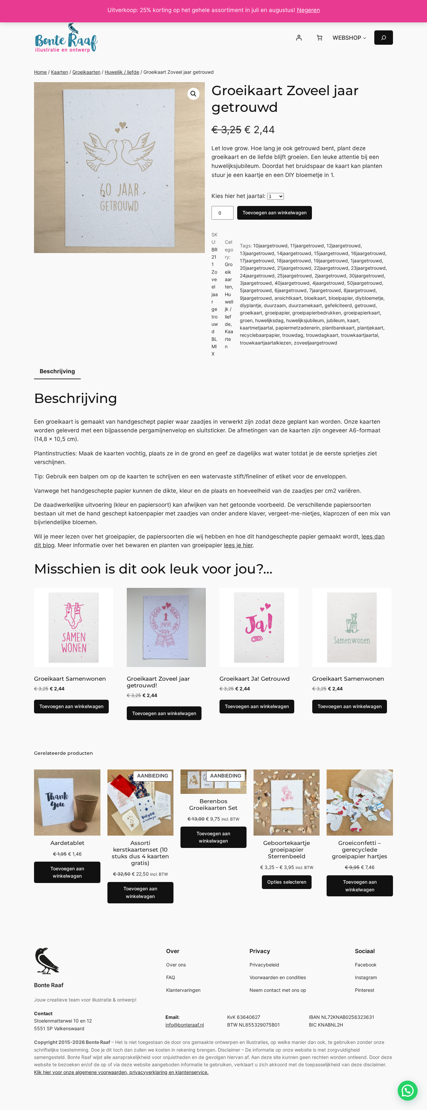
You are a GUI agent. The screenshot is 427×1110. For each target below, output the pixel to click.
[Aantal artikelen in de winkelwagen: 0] (319, 38)
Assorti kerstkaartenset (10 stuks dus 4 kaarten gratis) (140, 853)
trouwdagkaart (322, 335)
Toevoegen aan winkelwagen (275, 212)
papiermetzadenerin (298, 327)
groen (246, 320)
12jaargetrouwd (344, 245)
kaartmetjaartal (256, 327)
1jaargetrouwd (366, 260)
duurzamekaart (305, 305)
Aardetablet (67, 843)
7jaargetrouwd (325, 290)
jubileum (336, 320)
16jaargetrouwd (368, 253)
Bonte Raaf (48, 985)
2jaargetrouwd (330, 275)
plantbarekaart (338, 327)
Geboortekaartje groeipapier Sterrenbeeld (286, 850)
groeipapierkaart (362, 312)
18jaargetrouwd (294, 260)
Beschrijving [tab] (57, 371)
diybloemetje (369, 298)
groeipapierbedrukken (316, 312)
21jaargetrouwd (294, 268)
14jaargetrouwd (294, 253)
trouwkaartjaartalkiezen (265, 343)
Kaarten (59, 72)
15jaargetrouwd (331, 253)
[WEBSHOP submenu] (364, 37)
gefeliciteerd (338, 305)
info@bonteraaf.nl (184, 1025)
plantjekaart (370, 327)
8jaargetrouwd (360, 290)
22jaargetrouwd (331, 268)
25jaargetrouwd (294, 275)
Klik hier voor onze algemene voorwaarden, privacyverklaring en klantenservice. (121, 1072)
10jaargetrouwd (270, 245)
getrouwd (365, 305)
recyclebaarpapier (260, 335)
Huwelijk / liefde (122, 72)
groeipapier (277, 312)
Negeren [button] (308, 10)
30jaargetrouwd (366, 275)
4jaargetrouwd (328, 283)
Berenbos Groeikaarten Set (213, 804)
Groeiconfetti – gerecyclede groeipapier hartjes (359, 850)
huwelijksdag (269, 320)
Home (40, 72)
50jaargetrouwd (364, 283)
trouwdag (292, 335)
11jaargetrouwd (307, 245)
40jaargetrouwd (292, 283)
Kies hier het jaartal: (238, 196)
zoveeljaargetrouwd (315, 343)
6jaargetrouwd (291, 290)
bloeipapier (341, 298)
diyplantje (250, 305)
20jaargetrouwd (257, 268)
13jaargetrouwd (257, 253)
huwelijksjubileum (305, 320)
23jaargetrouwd (368, 268)
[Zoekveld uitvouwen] (383, 37)
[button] (193, 94)
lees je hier (238, 545)
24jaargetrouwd (257, 275)
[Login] (299, 38)
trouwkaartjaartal (359, 335)
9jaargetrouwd (256, 298)
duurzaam (275, 305)
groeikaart (251, 312)
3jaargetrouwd (256, 283)
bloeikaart (315, 298)
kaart (353, 320)
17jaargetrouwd (257, 260)
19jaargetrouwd (331, 260)
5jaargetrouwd (256, 290)
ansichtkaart (288, 298)
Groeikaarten (86, 72)
